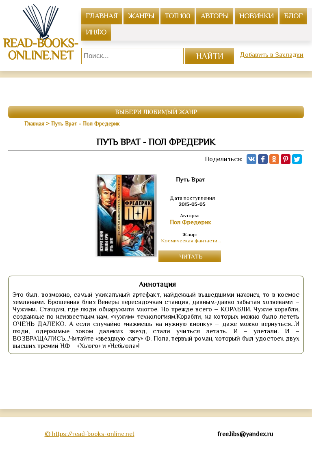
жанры (141, 15)
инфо (96, 32)
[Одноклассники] (274, 159)
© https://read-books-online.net (89, 434)
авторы (215, 15)
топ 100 (177, 15)
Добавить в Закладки (271, 54)
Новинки (256, 15)
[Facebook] (263, 159)
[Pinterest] (285, 159)
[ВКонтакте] (251, 159)
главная (101, 15)
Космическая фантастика (191, 240)
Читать (191, 256)
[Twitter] (297, 159)
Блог (293, 15)
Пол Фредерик (190, 222)
